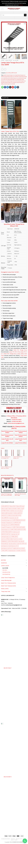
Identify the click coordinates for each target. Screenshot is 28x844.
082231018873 (7, 776)
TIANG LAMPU (5, 550)
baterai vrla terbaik (12, 508)
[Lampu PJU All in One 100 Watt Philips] (21, 485)
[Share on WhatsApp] (2, 87)
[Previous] (3, 37)
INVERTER (4, 563)
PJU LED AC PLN (6, 572)
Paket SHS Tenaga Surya (10, 353)
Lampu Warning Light (6, 580)
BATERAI (3, 560)
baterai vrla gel (4, 508)
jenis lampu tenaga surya (13, 78)
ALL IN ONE (15, 60)
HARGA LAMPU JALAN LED (7, 513)
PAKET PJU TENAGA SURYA (8, 583)
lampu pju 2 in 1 (10, 522)
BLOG (12, 839)
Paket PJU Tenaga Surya (20, 350)
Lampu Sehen (20, 353)
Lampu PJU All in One (14, 351)
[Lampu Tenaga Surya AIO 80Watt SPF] (6, 453)
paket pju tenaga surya (6, 536)
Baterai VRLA (12, 506)
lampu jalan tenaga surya (6, 520)
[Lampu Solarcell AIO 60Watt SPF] (18, 453)
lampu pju (3, 522)
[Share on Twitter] (7, 87)
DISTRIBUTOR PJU (5, 510)
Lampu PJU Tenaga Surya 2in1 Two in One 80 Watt (6, 494)
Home (2, 60)
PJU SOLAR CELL (5, 543)
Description (5, 97)
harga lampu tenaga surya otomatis (11, 76)
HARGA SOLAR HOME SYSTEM (14, 515)
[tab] (14, 98)
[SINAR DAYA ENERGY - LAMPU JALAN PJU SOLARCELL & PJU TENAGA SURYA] (14, 8)
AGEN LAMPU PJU (5, 506)
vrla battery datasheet (20, 550)
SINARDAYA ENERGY (5, 838)
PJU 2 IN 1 (4, 570)
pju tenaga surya (5, 545)
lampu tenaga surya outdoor (10, 82)
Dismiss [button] (21, 5)
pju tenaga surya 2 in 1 (13, 545)
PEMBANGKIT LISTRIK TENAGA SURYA (10, 541)
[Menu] (2, 9)
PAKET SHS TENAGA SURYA (8, 586)
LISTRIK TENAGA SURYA (7, 531)
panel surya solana (18, 538)
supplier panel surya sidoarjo (18, 548)
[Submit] (25, 15)
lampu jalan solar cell (14, 517)
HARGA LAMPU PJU (18, 513)
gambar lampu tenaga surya (9, 75)
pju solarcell (21, 541)
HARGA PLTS (4, 515)
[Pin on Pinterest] (13, 87)
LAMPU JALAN (8, 60)
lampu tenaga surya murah (12, 81)
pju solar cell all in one (22, 543)
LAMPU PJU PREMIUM (14, 524)
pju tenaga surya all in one (7, 548)
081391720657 (7, 668)
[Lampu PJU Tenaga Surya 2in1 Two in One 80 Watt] (7, 485)
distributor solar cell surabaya (16, 510)
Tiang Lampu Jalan (5, 591)
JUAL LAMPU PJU (5, 517)
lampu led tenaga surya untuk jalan (14, 79)
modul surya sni (16, 531)
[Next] (24, 37)
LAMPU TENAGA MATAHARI (19, 527)
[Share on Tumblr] (18, 87)
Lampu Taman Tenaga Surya (8, 577)
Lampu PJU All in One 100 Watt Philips (20, 494)
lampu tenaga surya (5, 529)
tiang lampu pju (12, 550)
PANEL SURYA (14, 536)
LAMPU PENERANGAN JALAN (19, 520)
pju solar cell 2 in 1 (12, 543)
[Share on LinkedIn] (15, 87)
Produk (13, 838)
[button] (25, 841)
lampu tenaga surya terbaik (9, 83)
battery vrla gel (21, 508)
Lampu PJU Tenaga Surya (6, 527)
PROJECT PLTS (19, 838)
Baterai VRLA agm (20, 506)
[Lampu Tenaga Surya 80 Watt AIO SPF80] (6, 463)
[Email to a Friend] (10, 87)
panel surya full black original (7, 538)
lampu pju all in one (5, 524)
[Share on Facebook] (5, 87)
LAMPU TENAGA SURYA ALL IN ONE (18, 529)
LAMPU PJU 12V (17, 522)
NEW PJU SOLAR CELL (6, 534)
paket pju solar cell (15, 534)
